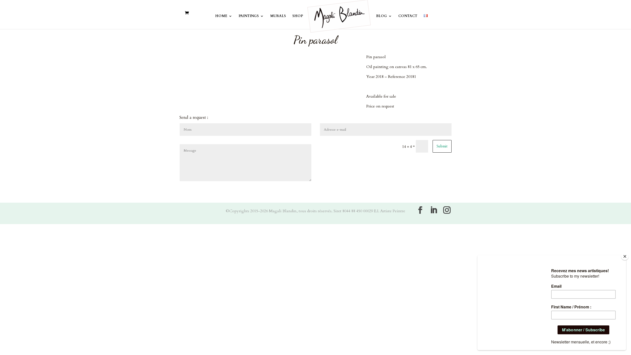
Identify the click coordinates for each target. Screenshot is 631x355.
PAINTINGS (249, 16)
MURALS (278, 16)
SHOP (297, 16)
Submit (442, 146)
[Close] (625, 256)
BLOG (381, 16)
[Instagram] (447, 210)
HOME (221, 16)
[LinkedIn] (433, 210)
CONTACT (407, 16)
